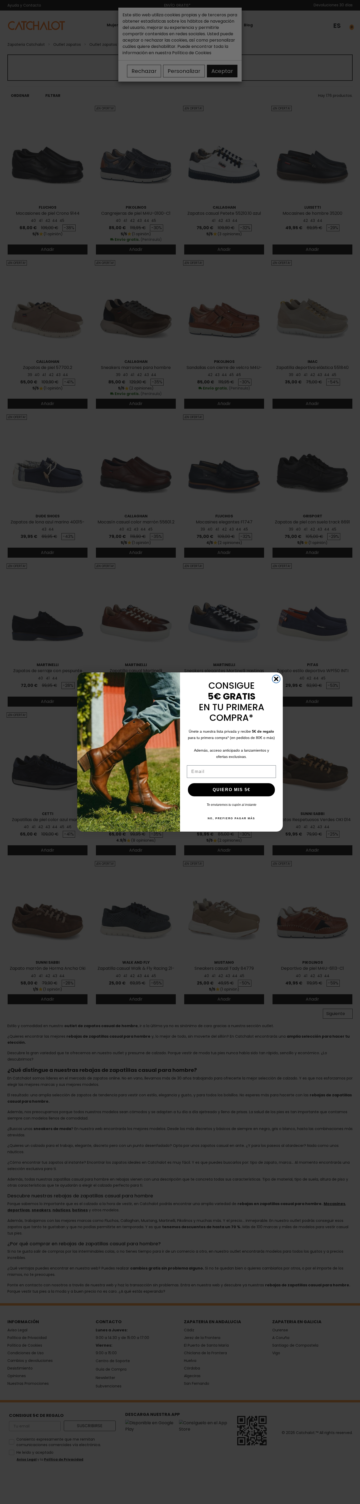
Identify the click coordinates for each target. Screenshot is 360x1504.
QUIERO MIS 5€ (231, 789)
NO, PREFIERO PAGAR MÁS (231, 818)
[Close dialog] (276, 679)
